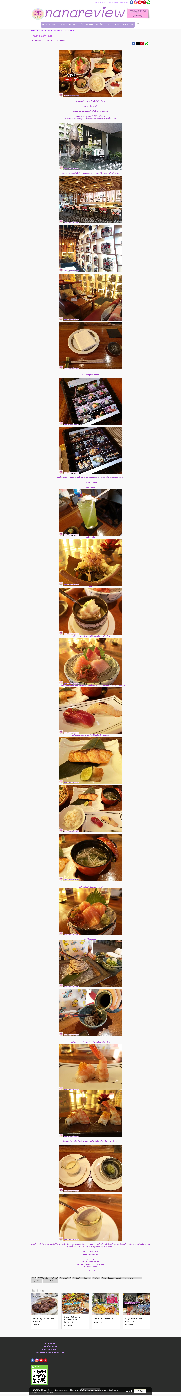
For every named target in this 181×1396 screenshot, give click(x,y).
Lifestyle (116, 24)
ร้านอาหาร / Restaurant (68, 24)
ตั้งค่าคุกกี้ (129, 1391)
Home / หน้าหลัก (48, 24)
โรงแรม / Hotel (87, 24)
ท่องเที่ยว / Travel (102, 24)
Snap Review (128, 24)
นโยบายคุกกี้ (49, 1392)
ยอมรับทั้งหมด (140, 1391)
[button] (138, 25)
